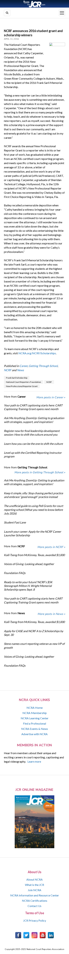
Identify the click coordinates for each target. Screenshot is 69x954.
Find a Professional (34, 723)
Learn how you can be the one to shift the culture (33, 443)
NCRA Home (35, 707)
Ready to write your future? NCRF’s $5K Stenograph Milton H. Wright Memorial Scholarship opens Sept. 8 (28, 585)
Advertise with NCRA (34, 734)
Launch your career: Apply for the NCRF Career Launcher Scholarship (32, 533)
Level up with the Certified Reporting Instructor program (33, 454)
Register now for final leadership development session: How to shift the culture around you (32, 432)
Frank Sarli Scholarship (16, 377)
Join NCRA (34, 890)
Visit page (34, 4)
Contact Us (34, 906)
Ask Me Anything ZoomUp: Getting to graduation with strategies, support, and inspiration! (34, 419)
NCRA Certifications (34, 900)
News (20, 370)
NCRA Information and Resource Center (34, 895)
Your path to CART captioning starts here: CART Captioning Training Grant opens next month (33, 407)
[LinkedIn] (51, 935)
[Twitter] (26, 935)
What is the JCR (34, 884)
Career (23, 365)
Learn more (34, 761)
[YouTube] (42, 935)
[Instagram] (34, 935)
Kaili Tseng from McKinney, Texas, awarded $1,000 (34, 555)
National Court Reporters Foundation (23, 382)
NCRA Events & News (34, 728)
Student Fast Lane (15, 522)
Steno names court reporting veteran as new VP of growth (34, 645)
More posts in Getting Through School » (39, 472)
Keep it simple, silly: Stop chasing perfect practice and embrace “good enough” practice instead (33, 494)
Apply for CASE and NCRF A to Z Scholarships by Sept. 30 (33, 632)
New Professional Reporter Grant (22, 386)
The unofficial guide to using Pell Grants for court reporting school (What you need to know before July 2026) (33, 509)
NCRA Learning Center (34, 718)
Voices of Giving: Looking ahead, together (29, 564)
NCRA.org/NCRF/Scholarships (37, 353)
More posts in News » (51, 614)
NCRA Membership (34, 713)
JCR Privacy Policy (34, 920)
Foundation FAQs (14, 573)
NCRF (7, 370)
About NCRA (34, 879)
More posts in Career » (50, 397)
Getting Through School (43, 365)
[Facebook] (18, 935)
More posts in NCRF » (51, 547)
